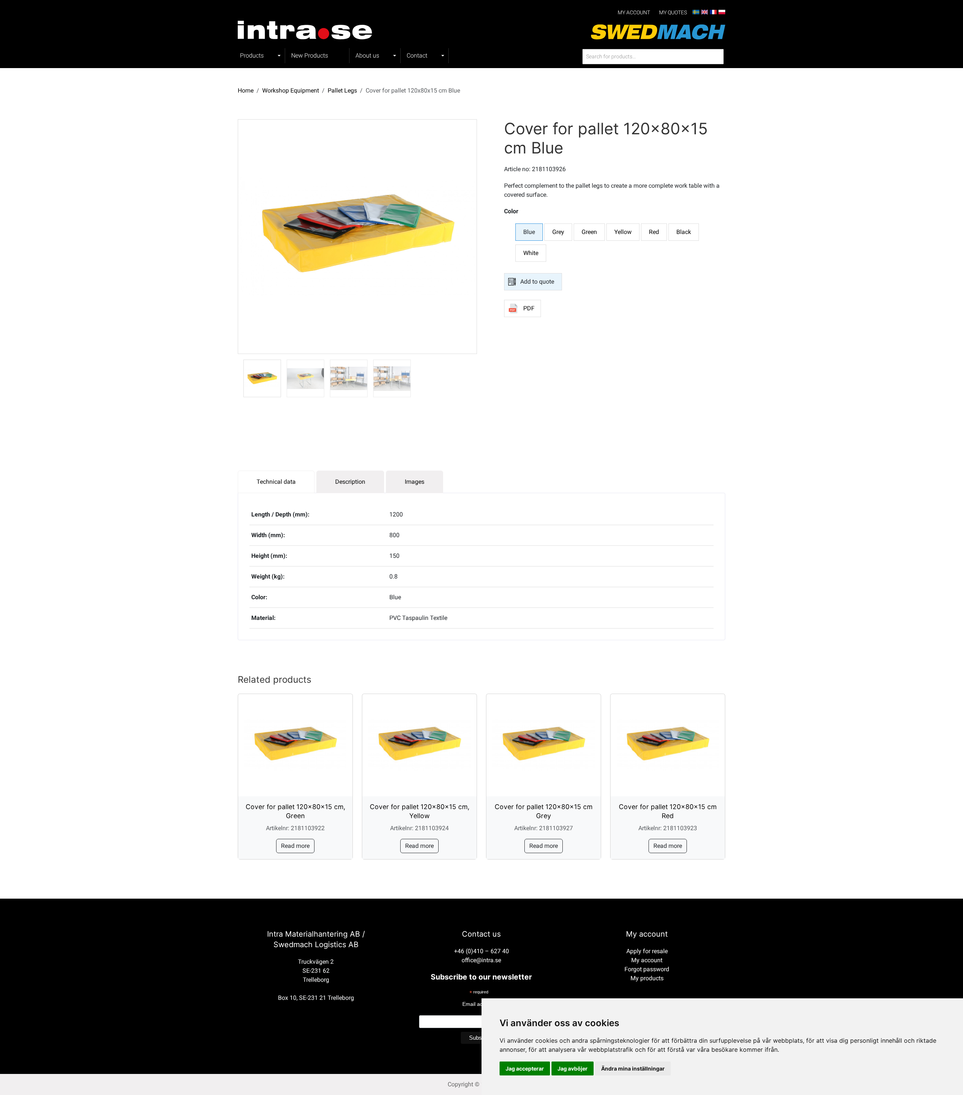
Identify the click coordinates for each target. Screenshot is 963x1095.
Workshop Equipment (290, 90)
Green (589, 231)
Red (654, 231)
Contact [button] (417, 55)
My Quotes (673, 12)
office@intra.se (481, 960)
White (530, 253)
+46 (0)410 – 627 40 (481, 951)
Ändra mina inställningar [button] (633, 1068)
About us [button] (367, 55)
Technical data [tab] (276, 481)
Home (246, 90)
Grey (558, 231)
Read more (295, 845)
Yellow (623, 231)
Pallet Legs (342, 90)
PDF (529, 308)
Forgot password (646, 969)
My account (634, 12)
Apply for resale (647, 951)
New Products (309, 55)
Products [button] (252, 55)
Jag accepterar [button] (525, 1068)
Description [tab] (350, 481)
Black (683, 231)
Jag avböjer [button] (572, 1068)
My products (647, 978)
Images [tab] (414, 481)
